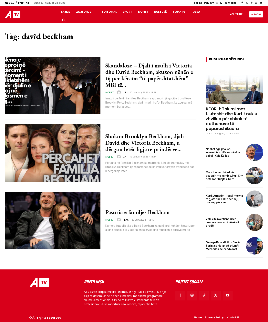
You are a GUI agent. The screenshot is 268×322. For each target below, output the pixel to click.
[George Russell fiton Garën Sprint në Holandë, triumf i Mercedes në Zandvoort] (254, 245)
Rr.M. (126, 219)
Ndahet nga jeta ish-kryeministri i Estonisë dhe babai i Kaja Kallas (223, 152)
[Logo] (13, 14)
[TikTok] (251, 3)
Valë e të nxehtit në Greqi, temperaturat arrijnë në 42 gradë (222, 222)
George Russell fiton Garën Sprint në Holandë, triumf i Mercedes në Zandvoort (223, 246)
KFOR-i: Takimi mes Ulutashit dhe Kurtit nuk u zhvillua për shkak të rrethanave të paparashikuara (231, 118)
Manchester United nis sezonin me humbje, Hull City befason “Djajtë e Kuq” (224, 176)
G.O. (208, 133)
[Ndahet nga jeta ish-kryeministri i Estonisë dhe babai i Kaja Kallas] (254, 152)
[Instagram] (246, 3)
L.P (125, 92)
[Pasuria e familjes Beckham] (52, 220)
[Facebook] (242, 3)
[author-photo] (119, 92)
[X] (256, 3)
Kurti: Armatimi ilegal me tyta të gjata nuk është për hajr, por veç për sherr (224, 199)
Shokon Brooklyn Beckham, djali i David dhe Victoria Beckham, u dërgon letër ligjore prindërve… (146, 142)
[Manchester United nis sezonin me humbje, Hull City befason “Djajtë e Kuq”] (254, 175)
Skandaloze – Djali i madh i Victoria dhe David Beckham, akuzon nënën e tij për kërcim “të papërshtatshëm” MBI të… (149, 75)
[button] (64, 20)
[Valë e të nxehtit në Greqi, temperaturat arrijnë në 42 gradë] (254, 222)
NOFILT (109, 92)
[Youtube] (261, 3)
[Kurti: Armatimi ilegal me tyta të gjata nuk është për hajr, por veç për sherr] (254, 199)
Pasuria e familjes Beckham (137, 212)
